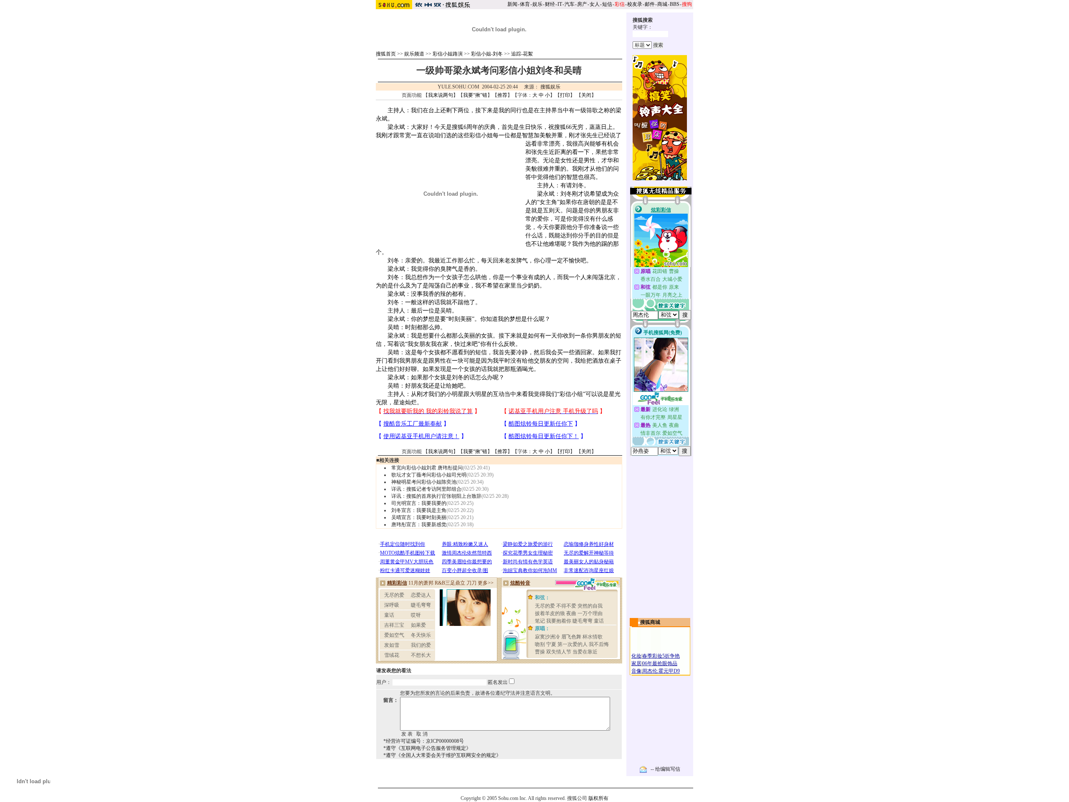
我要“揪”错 (475, 95)
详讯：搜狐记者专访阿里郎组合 (426, 489)
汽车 (570, 4)
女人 (595, 4)
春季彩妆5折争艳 (661, 656)
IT (559, 4)
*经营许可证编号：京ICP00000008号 (423, 741)
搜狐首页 (386, 54)
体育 (525, 4)
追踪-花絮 (522, 54)
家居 (636, 663)
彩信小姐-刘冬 (487, 54)
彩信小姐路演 (448, 54)
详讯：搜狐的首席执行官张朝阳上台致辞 (436, 496)
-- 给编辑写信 (665, 769)
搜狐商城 (650, 622)
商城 (662, 4)
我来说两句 (440, 95)
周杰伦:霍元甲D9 (661, 671)
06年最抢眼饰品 (659, 663)
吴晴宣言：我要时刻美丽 (418, 517)
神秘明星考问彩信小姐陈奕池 (423, 482)
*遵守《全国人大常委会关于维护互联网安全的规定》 (442, 755)
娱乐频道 (414, 54)
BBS (674, 4)
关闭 (586, 95)
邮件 (650, 4)
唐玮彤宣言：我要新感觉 (418, 524)
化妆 (636, 656)
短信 (607, 4)
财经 (550, 4)
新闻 (512, 4)
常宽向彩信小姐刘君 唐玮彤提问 (427, 468)
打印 (565, 95)
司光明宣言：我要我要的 (418, 503)
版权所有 (598, 798)
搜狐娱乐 (550, 87)
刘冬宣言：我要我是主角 (418, 510)
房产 (582, 4)
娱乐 (537, 4)
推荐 (502, 95)
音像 (636, 671)
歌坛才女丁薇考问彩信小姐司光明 (428, 475)
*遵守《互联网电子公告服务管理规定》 (427, 748)
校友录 (634, 4)
